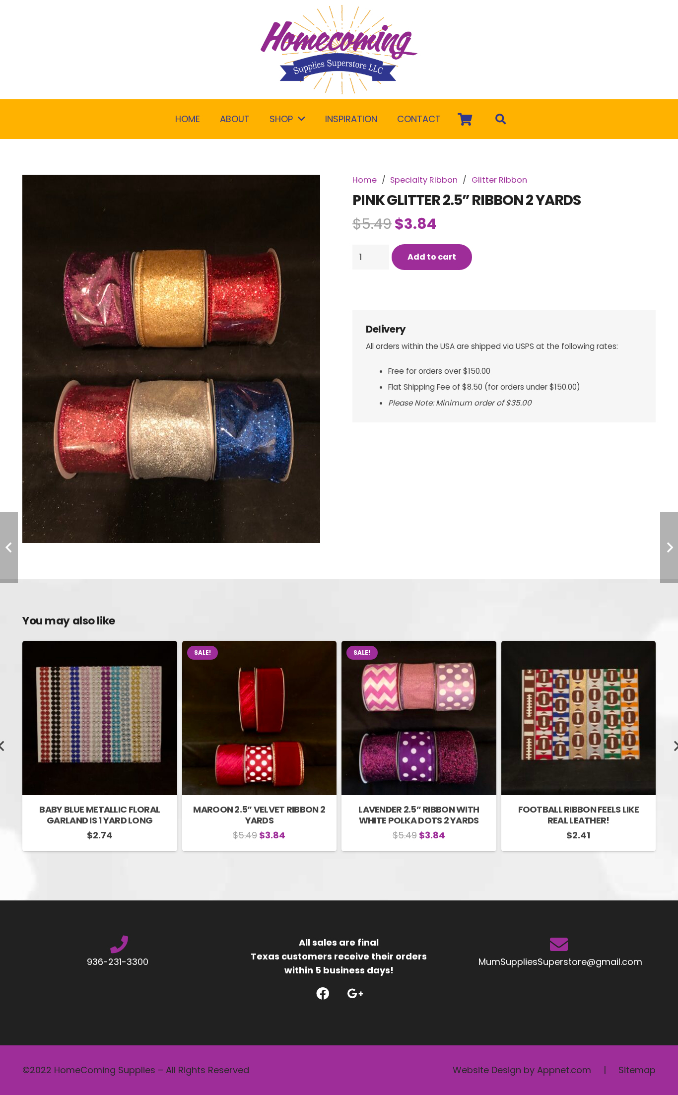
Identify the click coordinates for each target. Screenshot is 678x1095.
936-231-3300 (119, 962)
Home (364, 180)
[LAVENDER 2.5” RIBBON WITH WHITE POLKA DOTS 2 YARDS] (418, 647)
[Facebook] (323, 993)
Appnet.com (564, 1070)
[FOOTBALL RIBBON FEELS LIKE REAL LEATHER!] (578, 647)
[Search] (501, 119)
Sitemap (637, 1070)
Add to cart (431, 257)
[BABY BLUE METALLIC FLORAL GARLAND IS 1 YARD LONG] (99, 647)
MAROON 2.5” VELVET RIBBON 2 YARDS (259, 814)
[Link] (339, 49)
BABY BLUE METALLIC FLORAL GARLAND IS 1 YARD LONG (99, 814)
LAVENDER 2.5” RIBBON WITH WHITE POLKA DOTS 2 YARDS (418, 814)
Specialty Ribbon (424, 180)
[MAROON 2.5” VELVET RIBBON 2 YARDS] (259, 647)
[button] (308, 192)
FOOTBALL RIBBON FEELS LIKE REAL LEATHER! (578, 814)
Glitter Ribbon (499, 180)
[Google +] (355, 993)
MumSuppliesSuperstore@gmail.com (559, 962)
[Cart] (465, 119)
